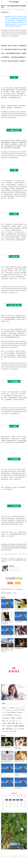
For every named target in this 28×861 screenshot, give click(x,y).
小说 (19, 720)
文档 (20, 723)
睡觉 (2, 774)
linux (24, 707)
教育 (17, 723)
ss (5, 712)
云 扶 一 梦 (3, 787)
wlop (3, 715)
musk (3, 710)
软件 (11, 731)
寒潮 (17, 720)
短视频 (15, 729)
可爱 (10, 720)
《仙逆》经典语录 (19, 622)
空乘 (19, 729)
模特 (3, 729)
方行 (3, 726)
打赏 (17, 583)
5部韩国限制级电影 (19, 648)
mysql (7, 710)
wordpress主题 (17, 715)
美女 (22, 729)
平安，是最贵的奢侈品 (6, 747)
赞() (10, 583)
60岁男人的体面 (4, 609)
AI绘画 (4, 708)
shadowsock (16, 710)
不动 (12, 717)
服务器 (21, 726)
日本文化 (9, 726)
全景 (7, 720)
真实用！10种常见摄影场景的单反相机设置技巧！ (13, 560)
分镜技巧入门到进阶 (19, 609)
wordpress (9, 715)
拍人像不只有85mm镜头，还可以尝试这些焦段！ (12, 589)
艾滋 (3, 731)
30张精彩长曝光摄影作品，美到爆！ (9, 593)
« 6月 (2, 810)
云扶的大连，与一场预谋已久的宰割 (21, 774)
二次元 (19, 717)
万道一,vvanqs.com (7, 856)
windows (19, 712)
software (22, 710)
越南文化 (7, 731)
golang (21, 707)
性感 (9, 723)
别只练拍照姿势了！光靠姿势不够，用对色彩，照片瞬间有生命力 (7, 650)
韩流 (14, 731)
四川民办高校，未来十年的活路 (18, 748)
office (11, 710)
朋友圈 (15, 726)
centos (11, 707)
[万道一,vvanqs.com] (14, 2)
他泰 (3, 721)
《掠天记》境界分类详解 (6, 635)
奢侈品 (13, 720)
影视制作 (4, 723)
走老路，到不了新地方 (20, 761)
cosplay (17, 707)
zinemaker (5, 718)
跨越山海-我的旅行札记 (6, 761)
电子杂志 (9, 728)
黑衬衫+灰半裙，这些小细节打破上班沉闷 (7, 622)
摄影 (13, 723)
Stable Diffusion (11, 712)
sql (3, 712)
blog (7, 707)
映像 (18, 9)
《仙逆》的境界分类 (19, 635)
